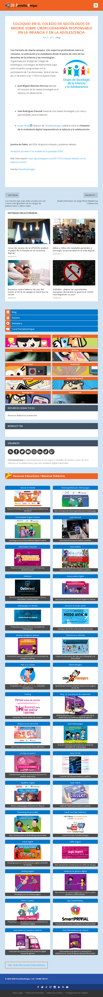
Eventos (16, 317)
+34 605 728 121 (41, 979)
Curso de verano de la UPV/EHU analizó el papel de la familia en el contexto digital (28, 250)
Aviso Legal (18, 993)
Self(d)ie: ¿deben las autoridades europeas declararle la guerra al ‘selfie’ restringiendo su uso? (73, 292)
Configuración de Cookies (76, 993)
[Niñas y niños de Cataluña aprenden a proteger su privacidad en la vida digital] (74, 231)
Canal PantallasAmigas (23, 329)
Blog (58, 37)
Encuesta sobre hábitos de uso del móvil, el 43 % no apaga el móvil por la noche (28, 292)
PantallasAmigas (26, 169)
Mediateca (17, 323)
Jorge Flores (24, 125)
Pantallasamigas (53, 125)
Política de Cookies (54, 993)
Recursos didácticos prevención (22, 415)
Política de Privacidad (34, 993)
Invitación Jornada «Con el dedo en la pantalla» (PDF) (36, 151)
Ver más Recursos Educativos (26, 965)
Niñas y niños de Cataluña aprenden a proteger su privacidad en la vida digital (74, 249)
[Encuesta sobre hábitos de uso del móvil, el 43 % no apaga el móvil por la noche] (29, 272)
